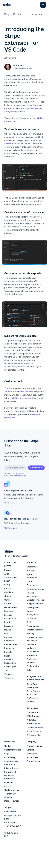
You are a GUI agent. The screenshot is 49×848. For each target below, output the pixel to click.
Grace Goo (18, 65)
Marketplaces (33, 607)
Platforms (31, 618)
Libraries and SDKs (35, 727)
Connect (8, 599)
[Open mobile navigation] (43, 5)
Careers (30, 749)
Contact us (9, 527)
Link (6, 633)
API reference (33, 716)
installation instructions (20, 398)
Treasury (8, 678)
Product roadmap (35, 746)
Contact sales (33, 761)
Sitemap (8, 786)
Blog (7, 14)
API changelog (33, 723)
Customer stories (12, 749)
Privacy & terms (11, 768)
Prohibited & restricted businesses (10, 775)
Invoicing (8, 625)
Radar (7, 655)
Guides (7, 746)
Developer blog (34, 735)
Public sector (33, 666)
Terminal (8, 674)
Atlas (6, 573)
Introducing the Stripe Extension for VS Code (24, 39)
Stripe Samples (12, 340)
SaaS (29, 622)
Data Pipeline (10, 607)
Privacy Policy (20, 476)
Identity (8, 622)
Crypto (7, 603)
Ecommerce (32, 585)
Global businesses (35, 599)
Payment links (11, 644)
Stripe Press (32, 757)
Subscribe (35, 467)
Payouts (8, 652)
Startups (31, 570)
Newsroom (32, 753)
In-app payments (35, 603)
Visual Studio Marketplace (17, 391)
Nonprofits (32, 655)
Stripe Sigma (10, 666)
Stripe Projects (34, 731)
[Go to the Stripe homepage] (8, 551)
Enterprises (32, 566)
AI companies (33, 625)
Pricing (7, 570)
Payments (9, 648)
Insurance (31, 644)
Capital (7, 588)
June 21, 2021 (10, 57)
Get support (10, 811)
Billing (7, 584)
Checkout (9, 592)
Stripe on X (36, 14)
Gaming (30, 633)
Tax (6, 670)
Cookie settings (11, 790)
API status (31, 719)
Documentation (34, 712)
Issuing (7, 629)
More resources (11, 800)
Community (9, 757)
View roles (9, 502)
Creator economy (35, 629)
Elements (8, 611)
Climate (8, 596)
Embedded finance (36, 589)
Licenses (8, 782)
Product (18, 14)
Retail (29, 669)
